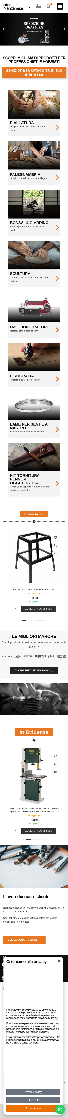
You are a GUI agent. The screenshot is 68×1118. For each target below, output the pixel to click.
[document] (34, 559)
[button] (60, 1109)
